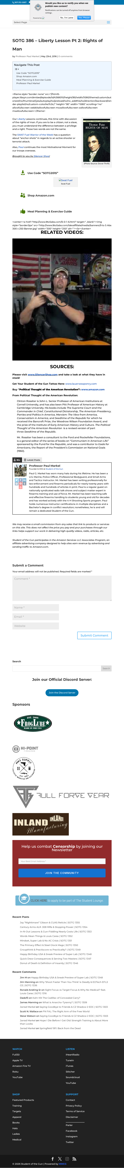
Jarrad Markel (27, 1006)
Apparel (16, 1117)
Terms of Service (75, 1111)
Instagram (72, 1136)
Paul (21, 147)
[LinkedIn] (24, 480)
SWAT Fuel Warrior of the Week (35, 134)
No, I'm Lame (66, 17)
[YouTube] (20, 487)
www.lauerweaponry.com (81, 383)
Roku (15, 1071)
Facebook (71, 1130)
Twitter (70, 1142)
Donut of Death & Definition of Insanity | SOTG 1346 (49, 963)
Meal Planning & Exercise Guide (33, 80)
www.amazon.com (93, 389)
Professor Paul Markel (27, 56)
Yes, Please (84, 17)
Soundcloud (73, 1077)
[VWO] (45, 18)
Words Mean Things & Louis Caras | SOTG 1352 (46, 936)
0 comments (65, 56)
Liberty (21, 119)
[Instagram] (16, 483)
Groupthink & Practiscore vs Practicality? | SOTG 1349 (50, 949)
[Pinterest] (20, 483)
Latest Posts (33, 460)
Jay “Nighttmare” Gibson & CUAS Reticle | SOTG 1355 (50, 922)
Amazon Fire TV (21, 1066)
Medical (16, 1139)
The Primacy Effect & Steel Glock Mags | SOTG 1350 (49, 945)
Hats (15, 1128)
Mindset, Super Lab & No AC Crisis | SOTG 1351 (46, 940)
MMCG (63, 1163)
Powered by (37, 18)
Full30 (16, 1054)
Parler (69, 1125)
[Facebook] (20, 480)
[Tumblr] (24, 483)
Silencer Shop (41, 156)
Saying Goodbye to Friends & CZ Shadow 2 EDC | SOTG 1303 (74, 1006)
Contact (70, 1100)
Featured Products (23, 1100)
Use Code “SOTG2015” (28, 73)
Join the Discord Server (62, 692)
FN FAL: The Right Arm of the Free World (66, 1011)
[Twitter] (16, 480)
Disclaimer (72, 1117)
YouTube (17, 1077)
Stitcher (70, 1071)
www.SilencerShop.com (43, 374)
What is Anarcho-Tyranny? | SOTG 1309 (64, 1002)
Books (16, 1122)
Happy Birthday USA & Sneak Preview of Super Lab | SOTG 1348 (56, 954)
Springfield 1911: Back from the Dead (60, 1028)
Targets (16, 1111)
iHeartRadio (72, 1054)
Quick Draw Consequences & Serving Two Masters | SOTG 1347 (55, 958)
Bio (18, 460)
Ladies (16, 1133)
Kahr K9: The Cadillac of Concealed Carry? (56, 997)
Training (17, 1105)
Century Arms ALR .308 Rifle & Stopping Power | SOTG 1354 (53, 927)
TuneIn (70, 1060)
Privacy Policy (74, 1105)
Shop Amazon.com (26, 76)
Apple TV (17, 1060)
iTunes (69, 1066)
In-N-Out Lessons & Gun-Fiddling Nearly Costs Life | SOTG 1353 (56, 931)
